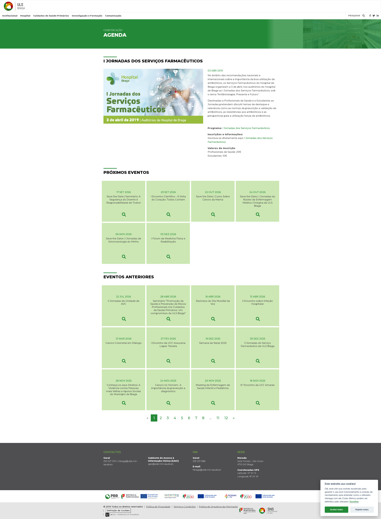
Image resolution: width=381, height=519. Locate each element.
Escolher (354, 501)
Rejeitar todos (361, 509)
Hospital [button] (25, 15)
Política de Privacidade (158, 506)
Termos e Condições (185, 506)
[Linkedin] (378, 15)
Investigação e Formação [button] (87, 15)
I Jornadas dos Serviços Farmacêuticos (246, 128)
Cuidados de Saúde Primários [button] (51, 15)
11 (217, 418)
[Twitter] (374, 15)
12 (226, 418)
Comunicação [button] (113, 15)
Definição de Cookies (118, 510)
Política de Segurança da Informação (218, 506)
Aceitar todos (336, 509)
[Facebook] (370, 15)
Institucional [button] (9, 15)
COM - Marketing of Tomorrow (124, 515)
